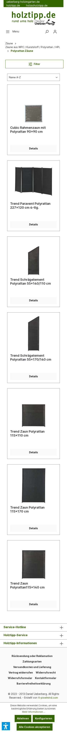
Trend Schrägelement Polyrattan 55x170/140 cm (30, 357)
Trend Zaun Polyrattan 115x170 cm (27, 509)
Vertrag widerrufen (21, 672)
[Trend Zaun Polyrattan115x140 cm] (33, 561)
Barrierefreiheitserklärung (34, 683)
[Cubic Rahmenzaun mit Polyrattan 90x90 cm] (33, 105)
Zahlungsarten (32, 661)
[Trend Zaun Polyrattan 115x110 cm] (33, 409)
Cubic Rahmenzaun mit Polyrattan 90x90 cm (28, 129)
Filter (36, 63)
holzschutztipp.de (37, 5)
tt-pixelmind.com (48, 697)
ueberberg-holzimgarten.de (23, 1)
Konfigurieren (43, 718)
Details (33, 148)
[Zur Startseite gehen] (33, 18)
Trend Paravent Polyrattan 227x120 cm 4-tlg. (30, 205)
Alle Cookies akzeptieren (34, 726)
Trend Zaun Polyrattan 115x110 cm (27, 433)
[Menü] (8, 31)
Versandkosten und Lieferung (32, 666)
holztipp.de (13, 5)
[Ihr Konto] (55, 31)
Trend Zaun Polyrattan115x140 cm (27, 585)
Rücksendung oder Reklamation (32, 655)
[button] (6, 726)
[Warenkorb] (61, 30)
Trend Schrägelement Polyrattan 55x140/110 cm (30, 281)
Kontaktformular (45, 678)
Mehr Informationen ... (33, 711)
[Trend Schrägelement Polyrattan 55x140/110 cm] (33, 257)
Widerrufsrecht (46, 672)
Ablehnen (23, 718)
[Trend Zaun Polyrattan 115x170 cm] (33, 485)
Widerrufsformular (20, 678)
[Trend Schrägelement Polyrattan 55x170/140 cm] (33, 333)
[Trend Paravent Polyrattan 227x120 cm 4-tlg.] (33, 181)
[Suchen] (47, 31)
